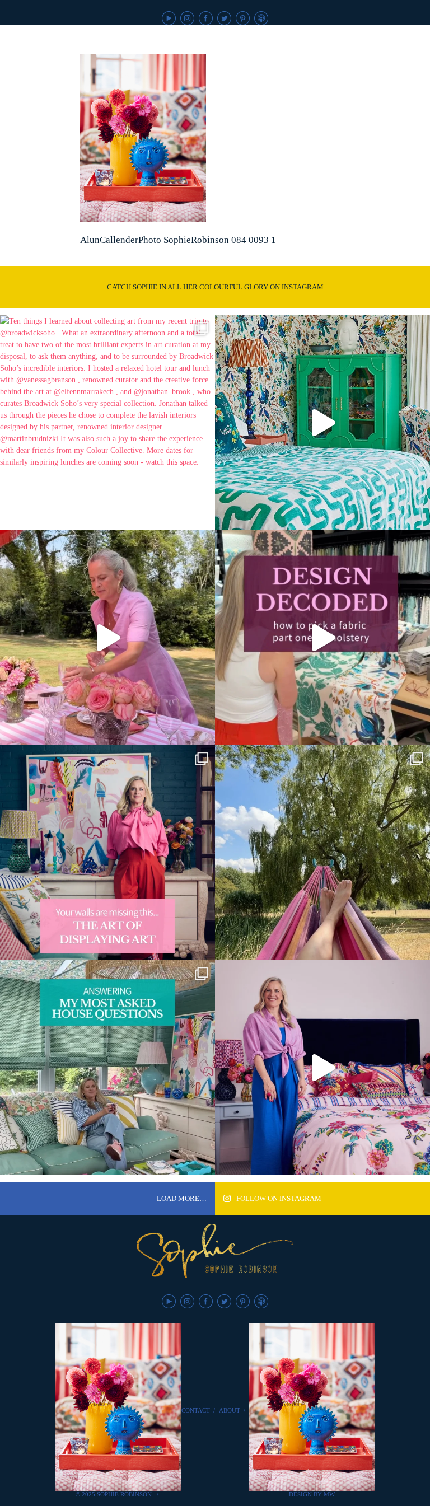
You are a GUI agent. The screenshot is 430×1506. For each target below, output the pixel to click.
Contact (195, 1410)
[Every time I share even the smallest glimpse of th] (107, 1067)
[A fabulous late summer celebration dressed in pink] (107, 637)
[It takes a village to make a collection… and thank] (322, 1067)
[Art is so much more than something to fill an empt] (107, 852)
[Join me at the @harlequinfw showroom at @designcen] (322, 637)
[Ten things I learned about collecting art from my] (107, 422)
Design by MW (312, 1494)
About (229, 1410)
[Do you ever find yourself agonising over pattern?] (322, 422)
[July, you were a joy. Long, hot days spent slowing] (322, 852)
